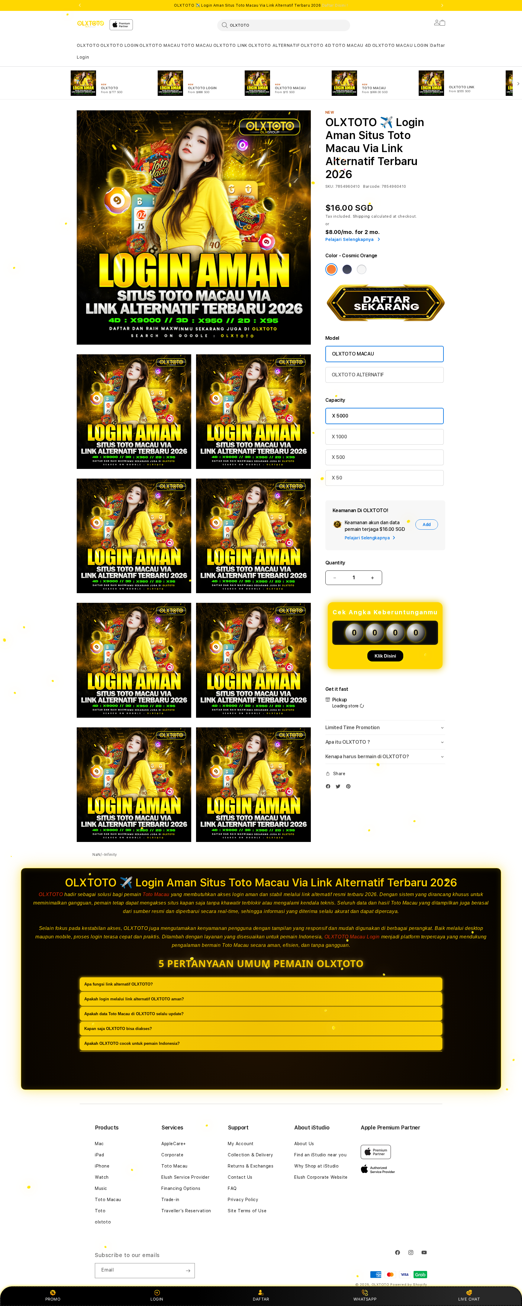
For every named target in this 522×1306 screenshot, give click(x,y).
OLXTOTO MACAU (159, 45)
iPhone (102, 1166)
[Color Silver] (361, 269)
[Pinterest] (350, 787)
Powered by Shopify (408, 1285)
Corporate (172, 1154)
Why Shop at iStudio (316, 1166)
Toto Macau (156, 894)
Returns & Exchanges (250, 1166)
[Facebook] (329, 787)
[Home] (91, 24)
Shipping (361, 216)
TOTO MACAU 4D (351, 45)
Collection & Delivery (250, 1154)
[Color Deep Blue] (347, 269)
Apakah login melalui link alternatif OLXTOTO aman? (134, 999)
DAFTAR (261, 1299)
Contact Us (240, 1177)
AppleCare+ (173, 1143)
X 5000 (340, 416)
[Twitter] (339, 787)
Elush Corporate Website (321, 1177)
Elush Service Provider (185, 1177)
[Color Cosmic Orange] (331, 269)
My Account (241, 1143)
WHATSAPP (365, 1299)
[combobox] (283, 25)
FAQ (232, 1188)
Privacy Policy (243, 1199)
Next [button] (442, 5)
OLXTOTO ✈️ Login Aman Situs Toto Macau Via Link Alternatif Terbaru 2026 (261, 5)
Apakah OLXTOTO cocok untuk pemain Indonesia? (132, 1043)
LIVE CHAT (469, 1299)
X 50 (337, 478)
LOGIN (156, 1299)
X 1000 (339, 437)
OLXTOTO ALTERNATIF (274, 45)
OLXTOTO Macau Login (352, 936)
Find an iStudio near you (320, 1154)
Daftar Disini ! (335, 5)
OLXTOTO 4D (316, 45)
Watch (102, 1177)
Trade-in (170, 1199)
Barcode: (371, 186)
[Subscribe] (188, 1270)
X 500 (338, 457)
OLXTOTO (88, 45)
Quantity (335, 563)
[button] (88, 45)
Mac (99, 1143)
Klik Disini (385, 655)
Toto (100, 1210)
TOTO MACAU (196, 45)
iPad (99, 1154)
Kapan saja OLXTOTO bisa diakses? (118, 1028)
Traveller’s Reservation (186, 1210)
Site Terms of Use (247, 1210)
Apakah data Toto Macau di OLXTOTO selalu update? (134, 1014)
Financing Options (180, 1188)
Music (101, 1188)
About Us (304, 1143)
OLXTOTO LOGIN (119, 45)
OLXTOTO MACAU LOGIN (400, 45)
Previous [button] (80, 5)
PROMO (53, 1299)
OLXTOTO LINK (230, 45)
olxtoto (103, 1222)
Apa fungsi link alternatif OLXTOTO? (118, 984)
